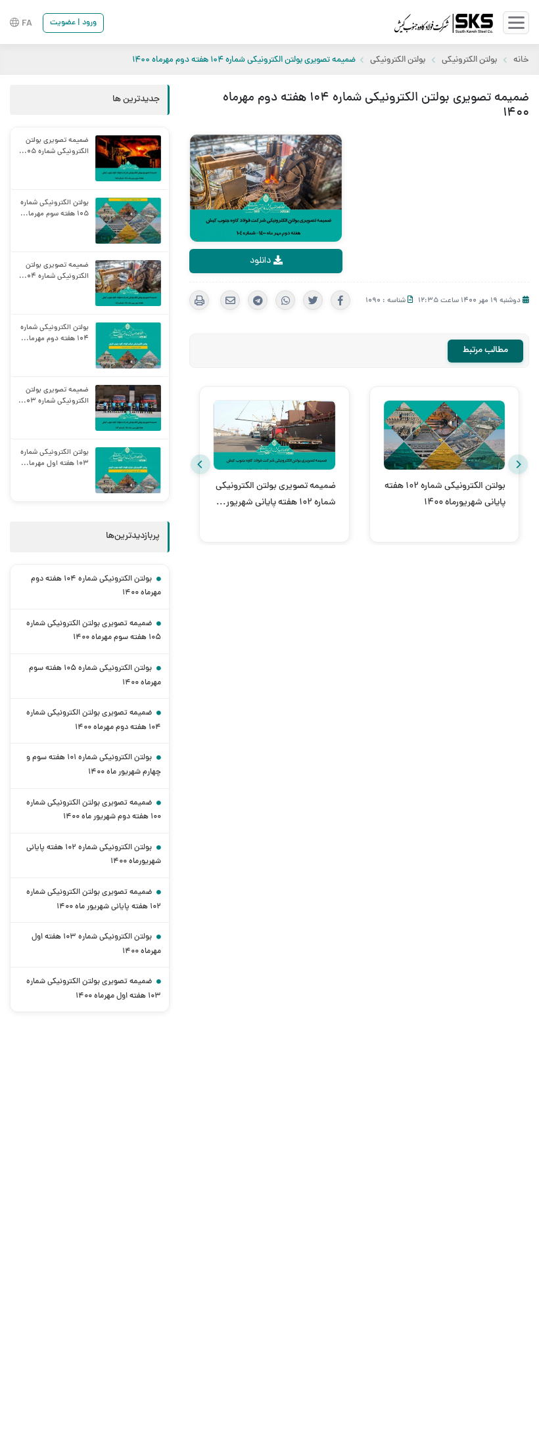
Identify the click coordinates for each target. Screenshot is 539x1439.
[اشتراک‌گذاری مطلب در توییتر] (313, 300)
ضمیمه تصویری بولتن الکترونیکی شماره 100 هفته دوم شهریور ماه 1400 (93, 810)
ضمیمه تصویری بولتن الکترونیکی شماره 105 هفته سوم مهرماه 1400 (93, 631)
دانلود (261, 261)
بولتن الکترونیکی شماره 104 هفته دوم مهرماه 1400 (96, 586)
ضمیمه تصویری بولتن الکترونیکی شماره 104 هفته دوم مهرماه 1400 (93, 720)
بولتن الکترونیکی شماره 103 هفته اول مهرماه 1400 (96, 944)
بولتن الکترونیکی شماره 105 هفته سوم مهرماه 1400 (95, 676)
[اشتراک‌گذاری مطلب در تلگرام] (258, 300)
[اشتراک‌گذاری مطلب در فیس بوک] (340, 300)
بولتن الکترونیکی (469, 60)
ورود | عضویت (73, 23)
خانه (521, 60)
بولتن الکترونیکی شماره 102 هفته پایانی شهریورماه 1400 (93, 855)
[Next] (518, 464)
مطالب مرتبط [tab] (485, 350)
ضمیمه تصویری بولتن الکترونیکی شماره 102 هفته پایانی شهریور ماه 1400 (93, 900)
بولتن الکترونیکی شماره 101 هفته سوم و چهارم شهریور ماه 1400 (93, 765)
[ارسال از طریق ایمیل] (230, 300)
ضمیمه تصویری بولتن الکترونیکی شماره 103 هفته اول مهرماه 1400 (93, 989)
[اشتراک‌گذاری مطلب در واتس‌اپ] (285, 300)
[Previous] (200, 464)
